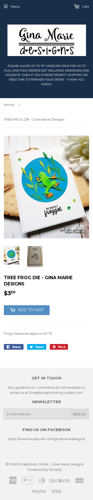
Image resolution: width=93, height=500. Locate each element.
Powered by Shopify (45, 469)
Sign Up (79, 414)
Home (9, 105)
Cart (85, 6)
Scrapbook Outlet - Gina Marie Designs (50, 464)
